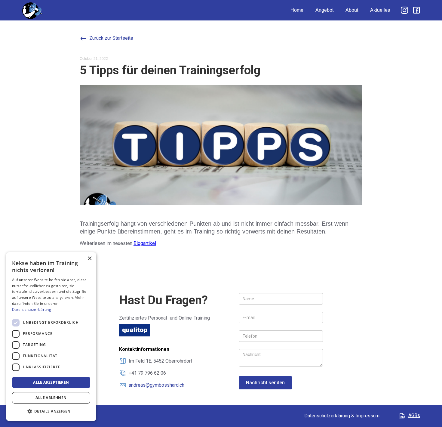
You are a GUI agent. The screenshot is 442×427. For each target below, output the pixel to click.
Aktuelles (380, 10)
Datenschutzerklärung (31, 309)
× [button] (89, 258)
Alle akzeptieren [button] (51, 382)
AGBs (414, 415)
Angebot (324, 10)
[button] (51, 411)
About (351, 10)
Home (296, 10)
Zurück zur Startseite (111, 38)
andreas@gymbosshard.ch (156, 385)
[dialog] (51, 336)
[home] (32, 10)
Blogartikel (145, 243)
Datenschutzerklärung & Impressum (341, 416)
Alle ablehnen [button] (50, 397)
